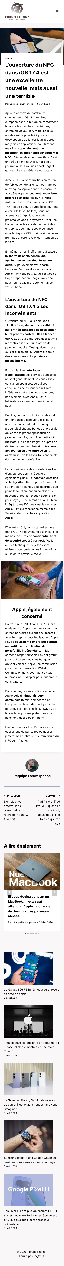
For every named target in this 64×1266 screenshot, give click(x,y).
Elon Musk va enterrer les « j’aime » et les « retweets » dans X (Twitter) (16, 808)
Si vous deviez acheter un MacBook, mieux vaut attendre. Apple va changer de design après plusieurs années (30, 906)
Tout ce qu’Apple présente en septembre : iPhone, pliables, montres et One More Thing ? (31, 1047)
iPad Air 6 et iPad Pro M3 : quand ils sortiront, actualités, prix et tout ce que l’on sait (48, 810)
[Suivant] (54, 892)
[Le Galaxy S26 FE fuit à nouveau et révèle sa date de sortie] (32, 968)
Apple (8, 58)
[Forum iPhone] (17, 11)
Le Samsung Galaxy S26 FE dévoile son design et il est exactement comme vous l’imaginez (30, 1105)
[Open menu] (57, 11)
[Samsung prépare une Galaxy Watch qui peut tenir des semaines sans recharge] (32, 1136)
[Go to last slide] (9, 892)
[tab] (25, 933)
